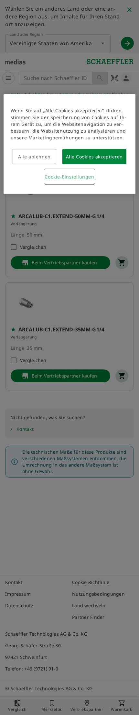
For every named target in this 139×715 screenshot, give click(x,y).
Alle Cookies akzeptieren (94, 157)
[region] (70, 144)
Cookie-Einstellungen (69, 177)
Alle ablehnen (34, 157)
